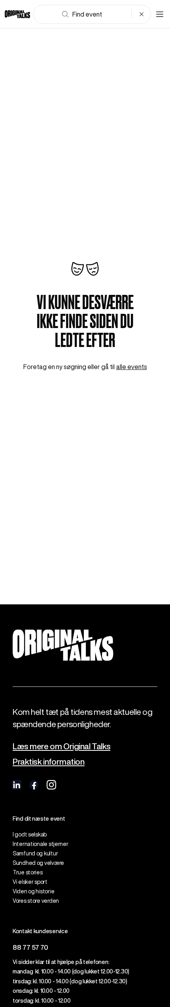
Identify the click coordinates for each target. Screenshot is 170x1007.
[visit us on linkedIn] (16, 785)
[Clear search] (141, 14)
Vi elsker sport (30, 882)
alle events (131, 367)
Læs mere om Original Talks (61, 746)
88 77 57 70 (30, 947)
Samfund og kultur (35, 853)
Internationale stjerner (40, 844)
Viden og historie (33, 891)
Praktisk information (49, 762)
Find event (87, 14)
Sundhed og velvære (38, 863)
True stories (28, 872)
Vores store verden (36, 901)
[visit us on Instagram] (51, 785)
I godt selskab (30, 834)
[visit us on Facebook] (34, 785)
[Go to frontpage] (17, 14)
